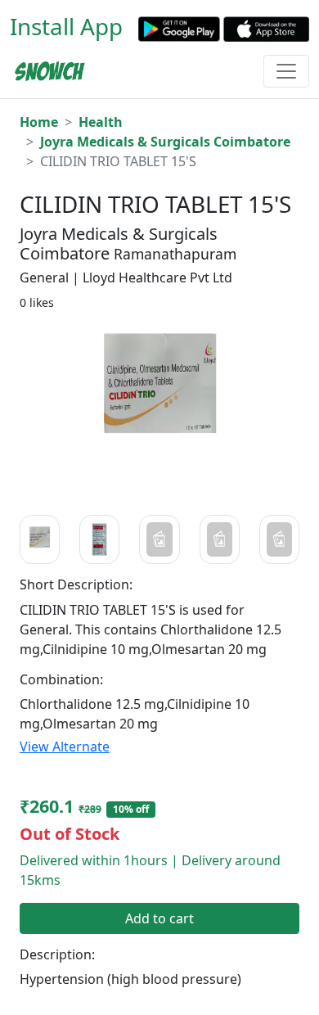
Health (101, 122)
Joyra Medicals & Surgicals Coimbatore (165, 142)
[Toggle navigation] (286, 71)
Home (39, 122)
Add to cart (159, 918)
